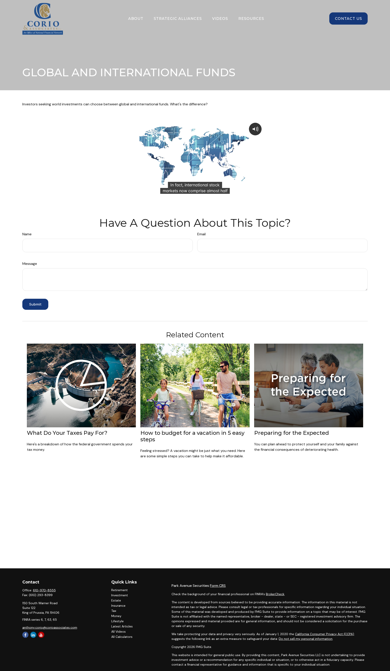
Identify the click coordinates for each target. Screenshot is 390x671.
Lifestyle (117, 621)
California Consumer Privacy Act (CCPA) (324, 634)
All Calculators (121, 637)
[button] (135, 18)
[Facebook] (25, 635)
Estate (116, 600)
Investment (119, 595)
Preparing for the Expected (291, 433)
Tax (113, 611)
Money (116, 616)
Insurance (118, 606)
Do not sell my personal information (305, 639)
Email (201, 234)
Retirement (119, 590)
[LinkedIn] (33, 635)
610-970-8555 (44, 590)
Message (29, 263)
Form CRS (218, 585)
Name (27, 234)
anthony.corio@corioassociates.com (49, 627)
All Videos (118, 631)
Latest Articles (122, 626)
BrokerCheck (275, 594)
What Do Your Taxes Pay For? (67, 433)
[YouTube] (41, 635)
